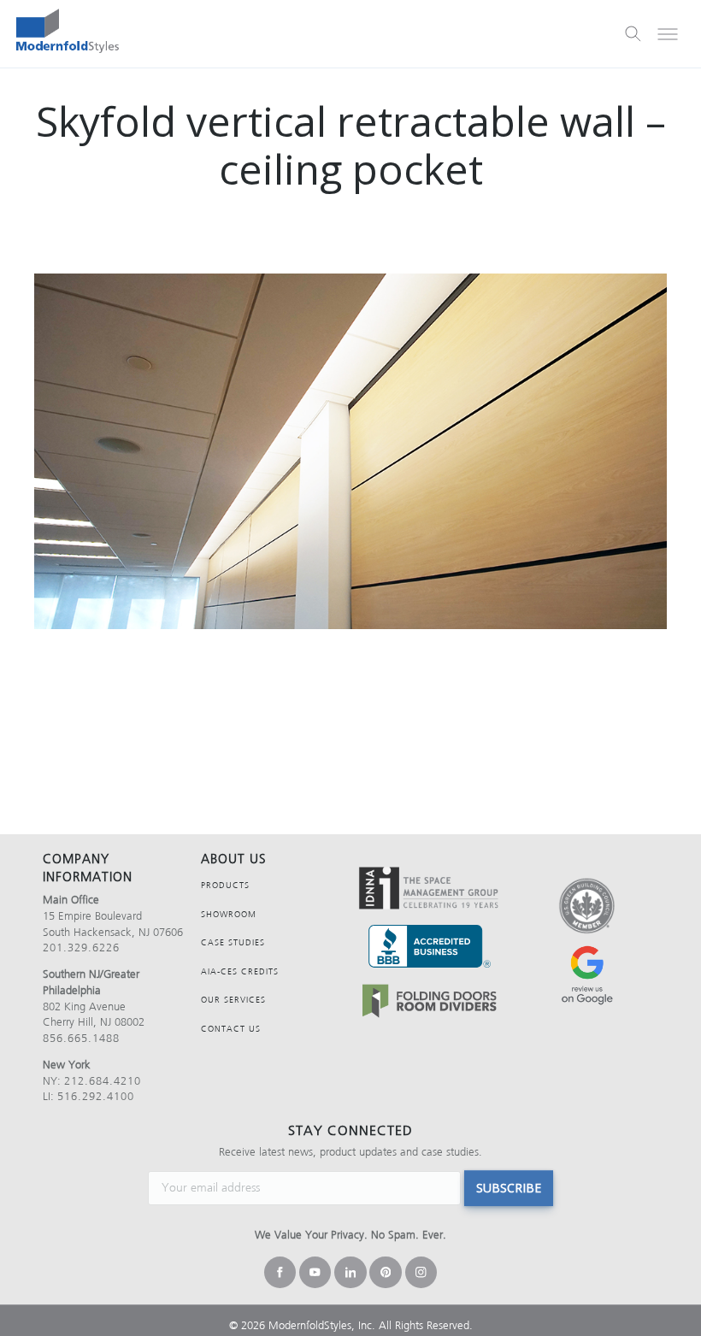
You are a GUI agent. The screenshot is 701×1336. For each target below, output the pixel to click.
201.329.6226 (81, 947)
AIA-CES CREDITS (240, 971)
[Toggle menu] (668, 34)
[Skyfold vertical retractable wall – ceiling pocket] (350, 451)
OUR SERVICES (233, 999)
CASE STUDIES (233, 942)
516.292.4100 (95, 1096)
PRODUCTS (225, 885)
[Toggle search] (633, 34)
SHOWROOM (228, 914)
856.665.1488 (81, 1038)
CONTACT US (231, 1028)
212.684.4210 (102, 1080)
